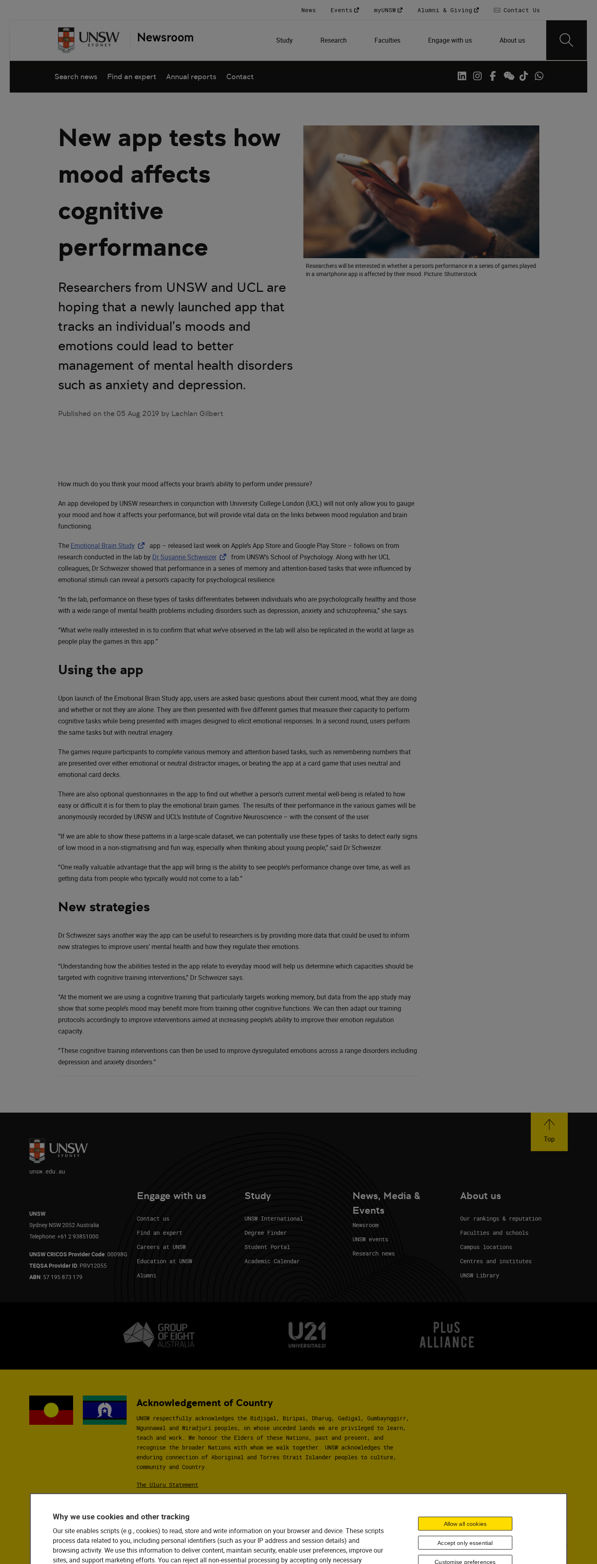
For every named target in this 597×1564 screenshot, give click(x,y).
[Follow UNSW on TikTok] (523, 75)
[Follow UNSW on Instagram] (477, 75)
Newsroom (366, 1225)
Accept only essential (465, 1543)
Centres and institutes (496, 1261)
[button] (549, 1132)
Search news (75, 76)
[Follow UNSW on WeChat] (508, 75)
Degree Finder (265, 1232)
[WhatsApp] (538, 75)
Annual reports (191, 76)
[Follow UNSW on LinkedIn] (461, 75)
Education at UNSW (164, 1261)
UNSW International (273, 1218)
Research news (374, 1253)
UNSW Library (479, 1275)
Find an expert (131, 76)
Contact (240, 76)
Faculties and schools (494, 1232)
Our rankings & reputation (500, 1218)
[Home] (88, 40)
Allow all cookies (465, 1524)
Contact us (153, 1218)
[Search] (566, 40)
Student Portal (267, 1247)
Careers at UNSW (161, 1247)
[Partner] (161, 40)
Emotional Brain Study (109, 545)
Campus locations (486, 1247)
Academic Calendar (272, 1261)
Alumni (146, 1275)
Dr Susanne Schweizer (190, 556)
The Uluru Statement (167, 1484)
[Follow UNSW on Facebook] (492, 75)
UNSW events (370, 1239)
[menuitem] (285, 40)
